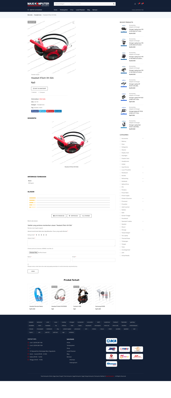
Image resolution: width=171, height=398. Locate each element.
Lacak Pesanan (71, 351)
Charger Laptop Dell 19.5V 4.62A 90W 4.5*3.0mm (134, 126)
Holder (123, 164)
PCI (123, 187)
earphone (107, 322)
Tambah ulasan (35, 74)
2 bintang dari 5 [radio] (39, 235)
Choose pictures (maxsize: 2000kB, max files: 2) (40, 248)
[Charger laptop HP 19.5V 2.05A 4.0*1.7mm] (124, 111)
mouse (31, 329)
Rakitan (124, 210)
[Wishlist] (138, 4)
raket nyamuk (125, 207)
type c (31, 332)
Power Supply (125, 195)
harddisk (31, 325)
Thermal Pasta (126, 238)
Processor (124, 201)
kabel (79, 325)
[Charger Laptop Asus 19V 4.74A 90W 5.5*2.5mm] (124, 70)
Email (74, 256)
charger (72, 322)
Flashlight (124, 155)
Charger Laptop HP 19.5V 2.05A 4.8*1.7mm (136, 98)
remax (94, 329)
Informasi (72, 360)
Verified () (74, 215)
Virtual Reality (125, 255)
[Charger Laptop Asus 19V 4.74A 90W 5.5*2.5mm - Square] (124, 56)
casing (64, 322)
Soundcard (125, 218)
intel (72, 325)
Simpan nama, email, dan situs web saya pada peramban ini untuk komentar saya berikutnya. (52, 266)
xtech (40, 107)
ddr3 (98, 322)
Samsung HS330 (100, 306)
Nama (30, 256)
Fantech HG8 (77, 306)
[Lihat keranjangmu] (142, 4)
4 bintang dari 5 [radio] (44, 235)
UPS (123, 252)
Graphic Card (125, 158)
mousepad (40, 329)
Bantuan (69, 357)
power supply (67, 329)
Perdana (124, 190)
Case (123, 144)
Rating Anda (31, 235)
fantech (115, 322)
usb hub (55, 332)
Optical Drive (125, 184)
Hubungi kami (73, 362)
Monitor (124, 175)
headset (36, 107)
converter (90, 322)
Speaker (124, 224)
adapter (31, 322)
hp (56, 325)
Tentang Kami (70, 345)
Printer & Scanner (127, 198)
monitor (124, 325)
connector (81, 322)
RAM (123, 213)
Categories (125, 147)
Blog (68, 354)
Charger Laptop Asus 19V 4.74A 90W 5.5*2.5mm (136, 71)
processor (77, 329)
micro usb (115, 325)
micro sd (106, 325)
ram (86, 329)
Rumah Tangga (126, 215)
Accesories (132, 25)
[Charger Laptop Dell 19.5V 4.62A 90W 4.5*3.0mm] (124, 124)
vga (63, 332)
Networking (125, 178)
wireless (71, 332)
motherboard (133, 325)
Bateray (124, 141)
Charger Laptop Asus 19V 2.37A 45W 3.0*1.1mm (136, 30)
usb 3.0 (47, 332)
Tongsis (124, 244)
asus (55, 322)
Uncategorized (126, 250)
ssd (134, 329)
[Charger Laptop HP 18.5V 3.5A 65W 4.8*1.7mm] (124, 83)
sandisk (118, 329)
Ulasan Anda (31, 238)
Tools (123, 247)
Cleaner (124, 150)
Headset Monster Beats (36, 306)
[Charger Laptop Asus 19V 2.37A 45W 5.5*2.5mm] (124, 42)
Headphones (37, 15)
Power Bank (125, 193)
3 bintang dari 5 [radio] (42, 235)
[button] (73, 23)
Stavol (123, 227)
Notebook (124, 181)
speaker (126, 329)
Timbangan (125, 241)
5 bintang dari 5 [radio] (47, 235)
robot (110, 329)
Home (68, 342)
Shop (68, 348)
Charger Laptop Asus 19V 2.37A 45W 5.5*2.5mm (136, 44)
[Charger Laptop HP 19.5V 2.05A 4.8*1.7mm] (124, 97)
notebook (49, 329)
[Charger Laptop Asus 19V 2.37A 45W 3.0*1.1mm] (124, 29)
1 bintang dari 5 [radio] (37, 235)
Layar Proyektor (126, 170)
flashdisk (124, 322)
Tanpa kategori (126, 232)
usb (39, 332)
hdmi (39, 325)
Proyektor (124, 204)
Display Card (125, 153)
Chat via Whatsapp (40, 88)
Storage (124, 230)
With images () (59, 215)
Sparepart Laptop (127, 221)
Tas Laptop (125, 235)
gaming (132, 322)
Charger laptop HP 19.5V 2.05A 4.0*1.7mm (136, 112)
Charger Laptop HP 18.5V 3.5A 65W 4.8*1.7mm (134, 85)
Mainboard (125, 173)
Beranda (30, 15)
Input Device (125, 167)
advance (39, 322)
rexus (102, 329)
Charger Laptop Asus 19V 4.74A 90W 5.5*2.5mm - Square (136, 57)
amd (47, 322)
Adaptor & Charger (134, 27)
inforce (64, 325)
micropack (98, 325)
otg (58, 329)
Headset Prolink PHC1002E (59, 306)
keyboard (88, 325)
